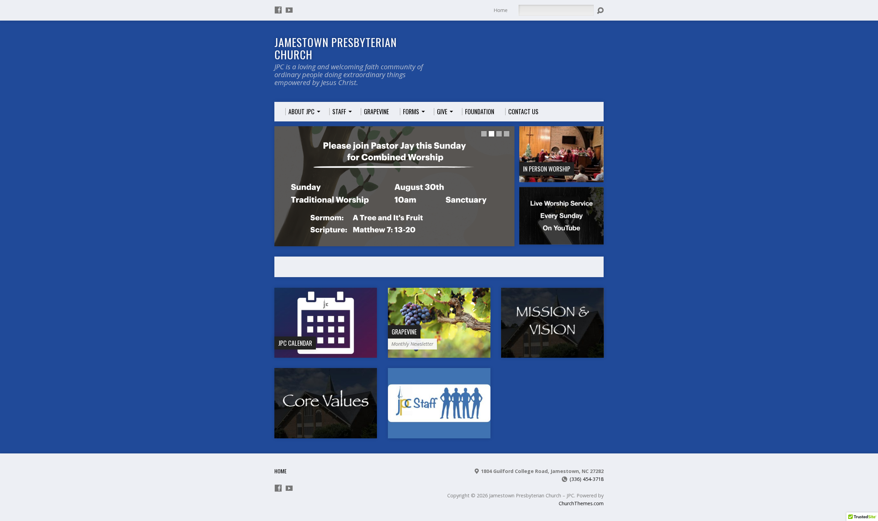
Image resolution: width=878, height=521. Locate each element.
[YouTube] (289, 10)
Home (501, 10)
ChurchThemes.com (581, 503)
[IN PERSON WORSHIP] (561, 178)
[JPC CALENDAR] (325, 354)
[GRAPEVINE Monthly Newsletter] (439, 354)
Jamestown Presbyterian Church (335, 48)
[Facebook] (278, 10)
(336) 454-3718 (587, 479)
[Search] (600, 10)
